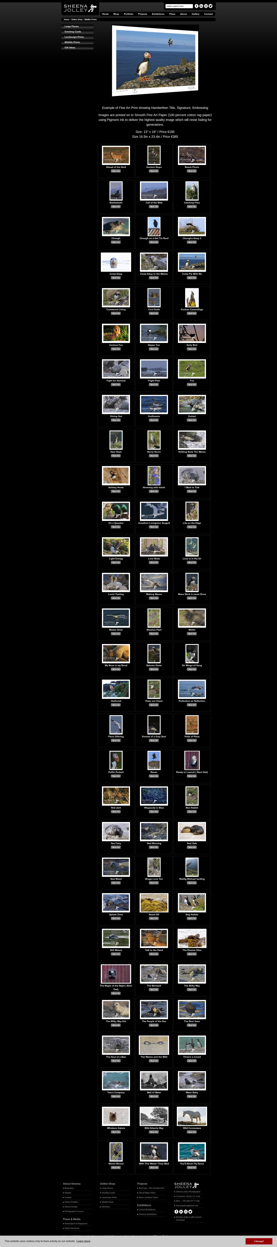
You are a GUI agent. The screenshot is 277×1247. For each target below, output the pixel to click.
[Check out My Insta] (206, 7)
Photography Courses (74, 1211)
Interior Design (71, 1207)
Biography (69, 1188)
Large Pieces (72, 26)
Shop (116, 14)
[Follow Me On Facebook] (197, 7)
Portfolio (128, 14)
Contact (208, 14)
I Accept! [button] (259, 1241)
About (183, 14)
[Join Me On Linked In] (201, 7)
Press (172, 14)
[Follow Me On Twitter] (211, 7)
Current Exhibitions (147, 1210)
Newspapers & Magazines (76, 1223)
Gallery (195, 14)
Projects (142, 14)
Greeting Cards (73, 31)
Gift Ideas (70, 47)
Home (105, 14)
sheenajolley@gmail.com (187, 1206)
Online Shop (76, 19)
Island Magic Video (147, 1193)
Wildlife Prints (90, 19)
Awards (68, 1193)
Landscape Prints (74, 37)
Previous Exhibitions (148, 1214)
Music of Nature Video (148, 1197)
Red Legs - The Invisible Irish (151, 1188)
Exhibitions (158, 14)
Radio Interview (71, 1228)
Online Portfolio (71, 1202)
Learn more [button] (83, 1241)
